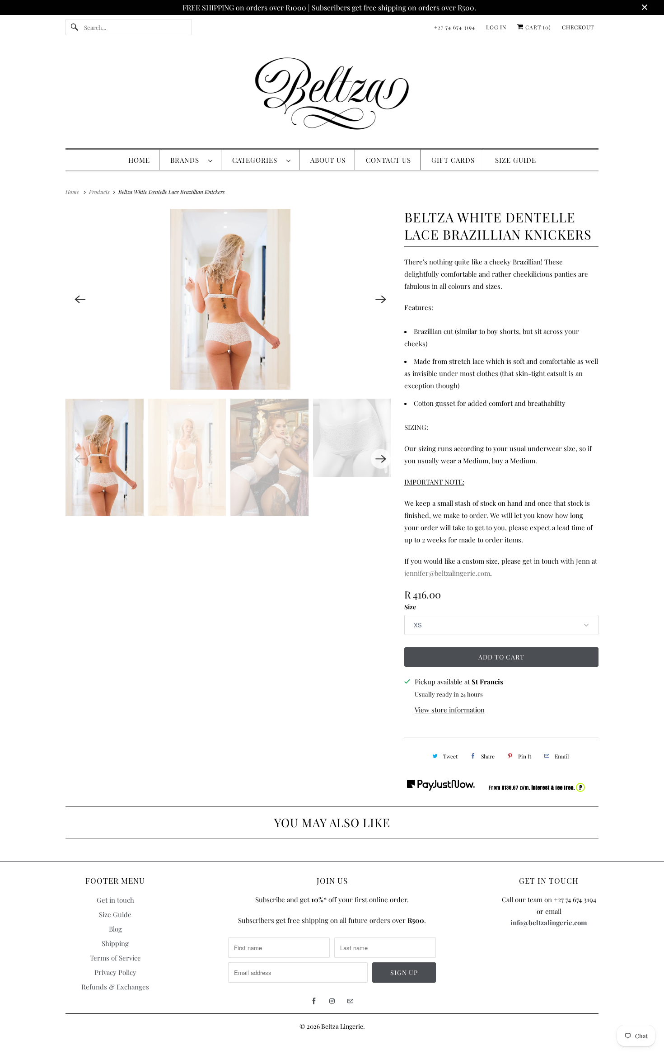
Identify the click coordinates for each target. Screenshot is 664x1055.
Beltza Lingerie (342, 1026)
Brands (187, 160)
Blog (115, 928)
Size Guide (515, 160)
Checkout (578, 27)
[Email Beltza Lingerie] (350, 1001)
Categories (257, 160)
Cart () (537, 27)
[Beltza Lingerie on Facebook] (314, 1001)
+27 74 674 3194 (454, 27)
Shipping (115, 943)
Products (100, 191)
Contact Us (388, 160)
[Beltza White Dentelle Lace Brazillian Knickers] (230, 299)
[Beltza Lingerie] (332, 96)
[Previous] (80, 299)
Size (410, 607)
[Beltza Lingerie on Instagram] (332, 1001)
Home (139, 160)
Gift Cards (453, 160)
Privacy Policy (115, 972)
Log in (496, 27)
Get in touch (115, 899)
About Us (328, 160)
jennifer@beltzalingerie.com (447, 573)
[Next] (381, 299)
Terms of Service (115, 957)
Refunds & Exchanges (115, 986)
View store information (450, 709)
